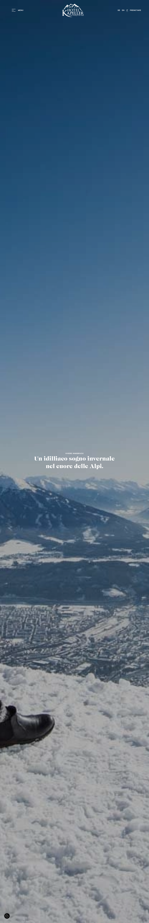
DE (119, 10)
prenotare (135, 10)
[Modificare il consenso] (7, 916)
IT (127, 10)
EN (123, 10)
